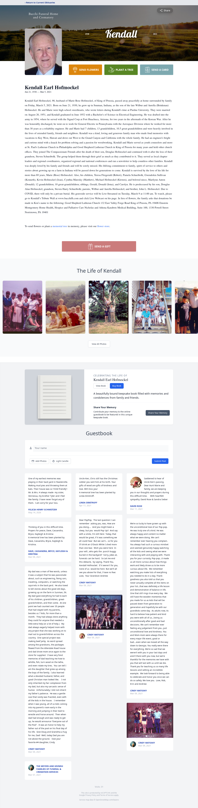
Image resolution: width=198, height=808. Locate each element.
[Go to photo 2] (91, 626)
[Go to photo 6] (98, 626)
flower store (103, 226)
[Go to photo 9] (103, 626)
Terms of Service (107, 795)
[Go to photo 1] (89, 627)
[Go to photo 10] (105, 626)
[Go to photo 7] (99, 626)
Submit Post (160, 461)
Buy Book (116, 385)
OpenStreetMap (102, 800)
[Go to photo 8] (101, 626)
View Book (101, 385)
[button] (99, 612)
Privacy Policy (90, 795)
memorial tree (59, 226)
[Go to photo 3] (92, 626)
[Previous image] (78, 612)
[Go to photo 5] (96, 626)
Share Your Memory (157, 412)
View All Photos (99, 344)
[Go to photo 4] (94, 626)
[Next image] (119, 612)
